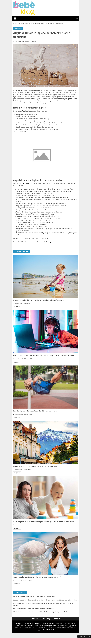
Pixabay (28, 242)
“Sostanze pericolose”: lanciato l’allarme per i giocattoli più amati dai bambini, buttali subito (43, 522)
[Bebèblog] (24, 8)
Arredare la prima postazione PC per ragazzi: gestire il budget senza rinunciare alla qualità (43, 356)
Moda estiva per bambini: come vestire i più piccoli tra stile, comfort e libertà (38, 300)
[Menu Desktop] (15, 18)
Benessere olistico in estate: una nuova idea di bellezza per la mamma (34, 596)
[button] (77, 19)
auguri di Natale (27, 183)
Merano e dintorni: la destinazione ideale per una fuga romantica (35, 466)
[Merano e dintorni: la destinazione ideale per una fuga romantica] (45, 442)
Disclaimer (56, 619)
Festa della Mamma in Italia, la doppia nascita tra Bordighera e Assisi (33, 608)
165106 (20, 242)
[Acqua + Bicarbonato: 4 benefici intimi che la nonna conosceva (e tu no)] (45, 553)
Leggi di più (17, 306)
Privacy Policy (45, 619)
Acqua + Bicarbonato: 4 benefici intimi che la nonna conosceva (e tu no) (37, 577)
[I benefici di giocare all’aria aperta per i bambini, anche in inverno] (45, 387)
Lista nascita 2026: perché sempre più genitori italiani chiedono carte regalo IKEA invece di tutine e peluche (45, 600)
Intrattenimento (18, 28)
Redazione (34, 619)
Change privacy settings (84, 636)
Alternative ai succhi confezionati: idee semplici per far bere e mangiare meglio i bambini (40, 612)
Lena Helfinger (38, 242)
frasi (23, 111)
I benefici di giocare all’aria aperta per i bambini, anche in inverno (35, 411)
